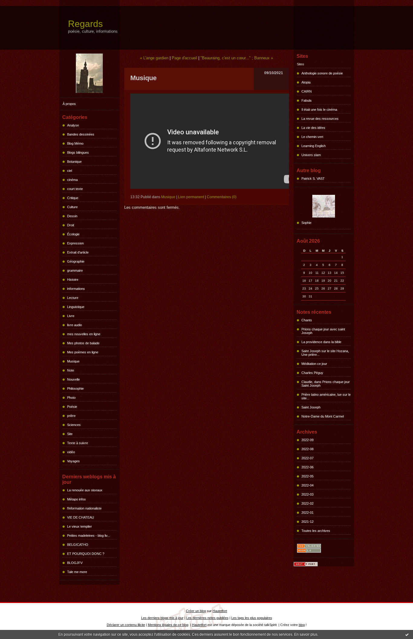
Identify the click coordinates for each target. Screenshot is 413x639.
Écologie (73, 234)
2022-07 (307, 458)
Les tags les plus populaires (251, 618)
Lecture (72, 298)
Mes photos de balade (83, 343)
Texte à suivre (77, 443)
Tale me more (77, 572)
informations (76, 288)
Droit (70, 225)
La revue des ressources (320, 118)
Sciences (74, 425)
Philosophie (75, 388)
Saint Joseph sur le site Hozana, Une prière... (325, 352)
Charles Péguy (312, 373)
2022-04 (307, 485)
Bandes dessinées (80, 134)
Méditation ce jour (314, 363)
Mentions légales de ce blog (168, 625)
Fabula (306, 100)
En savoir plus (305, 634)
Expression (75, 243)
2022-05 (307, 476)
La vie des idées (313, 127)
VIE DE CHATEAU (80, 517)
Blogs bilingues (78, 152)
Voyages (73, 461)
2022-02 (307, 503)
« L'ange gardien (154, 58)
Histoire (72, 279)
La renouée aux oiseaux (84, 490)
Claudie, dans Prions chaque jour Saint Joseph (325, 383)
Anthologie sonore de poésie (322, 73)
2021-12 (307, 521)
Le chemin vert (312, 137)
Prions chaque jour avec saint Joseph (323, 331)
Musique (73, 361)
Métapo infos (76, 499)
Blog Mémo (75, 143)
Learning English (313, 146)
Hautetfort (220, 611)
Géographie (75, 261)
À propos (69, 104)
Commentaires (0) (221, 197)
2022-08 (307, 449)
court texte (75, 189)
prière (71, 416)
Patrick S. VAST (313, 178)
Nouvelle (73, 379)
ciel (69, 170)
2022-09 (307, 440)
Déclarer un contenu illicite (126, 625)
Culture (72, 207)
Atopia (306, 82)
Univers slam (311, 155)
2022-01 (307, 512)
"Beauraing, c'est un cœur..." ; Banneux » (236, 58)
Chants (306, 320)
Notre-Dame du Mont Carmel (322, 416)
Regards (85, 24)
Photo (71, 397)
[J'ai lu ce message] (407, 634)
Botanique (74, 161)
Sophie (306, 222)
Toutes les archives (315, 530)
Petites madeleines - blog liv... (88, 535)
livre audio (74, 325)
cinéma (72, 180)
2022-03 (307, 494)
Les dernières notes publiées (207, 618)
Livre (70, 316)
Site (70, 434)
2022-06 (307, 467)
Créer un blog (196, 611)
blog (302, 625)
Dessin (72, 216)
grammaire (75, 270)
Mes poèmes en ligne (82, 352)
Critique (72, 198)
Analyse (73, 125)
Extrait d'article (78, 252)
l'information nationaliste (84, 508)
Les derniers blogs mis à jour (162, 618)
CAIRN (306, 91)
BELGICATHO (77, 544)
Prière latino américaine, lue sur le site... (326, 396)
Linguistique (75, 307)
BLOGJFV (75, 563)
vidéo (71, 452)
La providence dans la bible (321, 342)
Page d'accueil (184, 58)
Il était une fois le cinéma (319, 109)
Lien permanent (191, 197)
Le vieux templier (79, 526)
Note (70, 370)
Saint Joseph (310, 407)
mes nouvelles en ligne (83, 334)
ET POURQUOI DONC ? (85, 553)
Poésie (72, 406)
